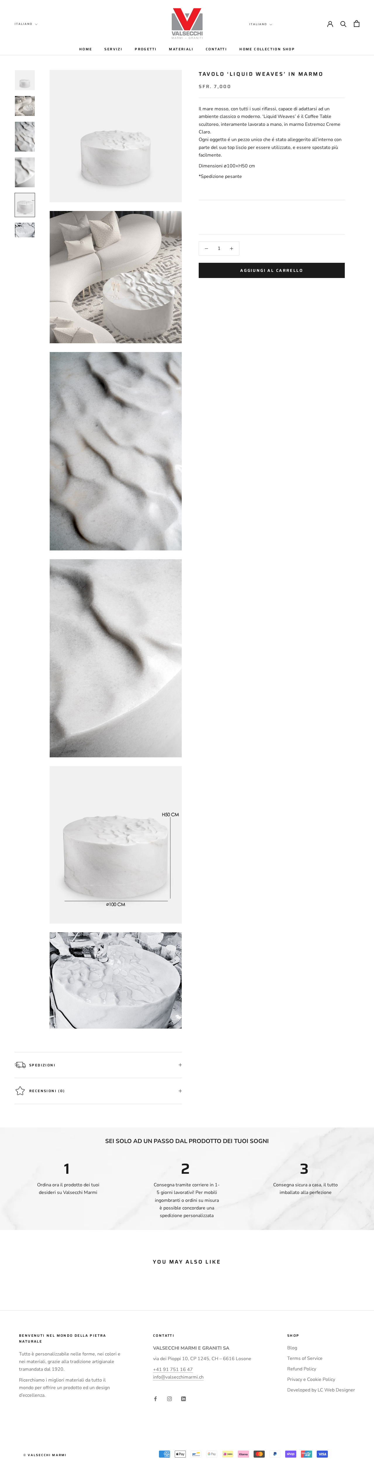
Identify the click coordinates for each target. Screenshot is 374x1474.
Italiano (23, 24)
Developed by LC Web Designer (321, 1390)
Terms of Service (305, 1358)
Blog (292, 1348)
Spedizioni (42, 1065)
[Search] (343, 23)
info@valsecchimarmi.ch (178, 1377)
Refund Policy (301, 1369)
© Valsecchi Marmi (44, 1455)
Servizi (113, 49)
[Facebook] (155, 1398)
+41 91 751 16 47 (173, 1369)
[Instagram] (169, 1398)
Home (85, 49)
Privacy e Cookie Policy (311, 1379)
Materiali (181, 49)
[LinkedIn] (183, 1398)
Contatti (216, 49)
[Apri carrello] (356, 23)
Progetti (146, 49)
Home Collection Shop (267, 49)
